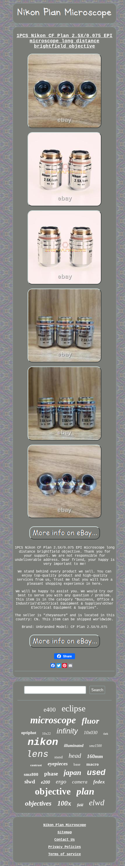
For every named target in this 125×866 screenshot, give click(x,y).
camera (80, 782)
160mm (95, 756)
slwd (29, 781)
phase (51, 774)
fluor (90, 720)
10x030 (90, 732)
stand (58, 757)
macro (92, 764)
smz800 (31, 774)
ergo (61, 781)
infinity (67, 731)
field (80, 805)
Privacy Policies (64, 847)
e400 (50, 709)
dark (105, 733)
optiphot (28, 733)
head (75, 755)
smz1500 (95, 746)
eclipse (73, 708)
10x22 (46, 733)
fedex (99, 782)
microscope (53, 720)
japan (72, 772)
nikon (43, 742)
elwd (96, 802)
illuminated (73, 745)
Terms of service (64, 854)
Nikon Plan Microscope (64, 825)
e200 (45, 782)
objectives (38, 803)
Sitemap (65, 832)
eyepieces (58, 764)
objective (53, 791)
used (96, 772)
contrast (36, 765)
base (77, 764)
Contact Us (64, 840)
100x (64, 803)
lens (37, 754)
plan (85, 791)
